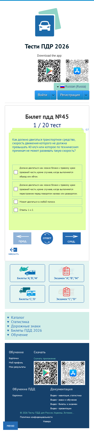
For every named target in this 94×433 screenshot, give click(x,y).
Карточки (14, 358)
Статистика (20, 321)
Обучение (19, 334)
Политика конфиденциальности (36, 417)
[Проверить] (47, 238)
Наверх (47, 421)
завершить (13, 254)
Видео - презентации (60, 408)
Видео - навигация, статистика (65, 395)
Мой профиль (16, 362)
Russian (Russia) (75, 86)
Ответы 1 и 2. (27, 209)
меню (10, 426)
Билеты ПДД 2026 (26, 330)
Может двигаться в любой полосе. (37, 201)
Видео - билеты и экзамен (63, 404)
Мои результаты (17, 366)
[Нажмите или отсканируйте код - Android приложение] (49, 70)
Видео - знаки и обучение (63, 399)
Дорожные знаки (25, 326)
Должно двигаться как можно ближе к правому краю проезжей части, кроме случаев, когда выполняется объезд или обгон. (47, 172)
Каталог (17, 317)
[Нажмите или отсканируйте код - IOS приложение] (77, 70)
